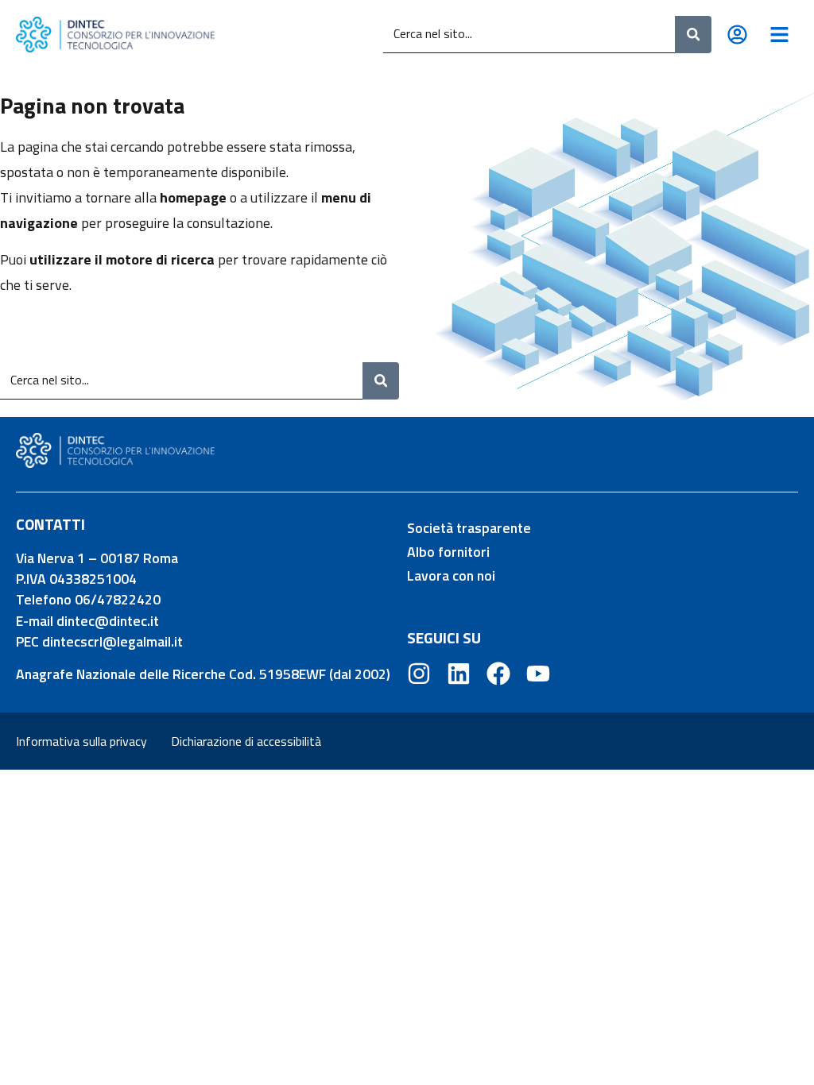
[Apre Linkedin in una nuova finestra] (459, 673)
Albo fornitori (448, 551)
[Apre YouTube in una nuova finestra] (538, 673)
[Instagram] (419, 673)
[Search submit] (693, 34)
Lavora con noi (451, 575)
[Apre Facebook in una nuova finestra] (498, 673)
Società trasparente (469, 528)
